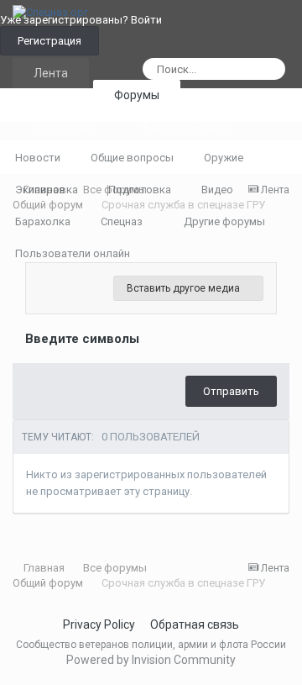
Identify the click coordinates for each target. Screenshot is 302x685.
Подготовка (139, 189)
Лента (51, 73)
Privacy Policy (99, 624)
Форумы (136, 95)
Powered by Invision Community (151, 660)
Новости (37, 157)
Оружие (223, 157)
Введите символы (82, 338)
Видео (217, 189)
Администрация (187, 125)
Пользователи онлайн (72, 253)
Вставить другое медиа (184, 288)
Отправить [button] (231, 391)
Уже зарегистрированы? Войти (83, 19)
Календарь (65, 125)
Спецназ (123, 221)
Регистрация (49, 40)
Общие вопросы (132, 157)
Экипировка (46, 189)
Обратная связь (194, 624)
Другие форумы (226, 221)
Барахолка (42, 221)
